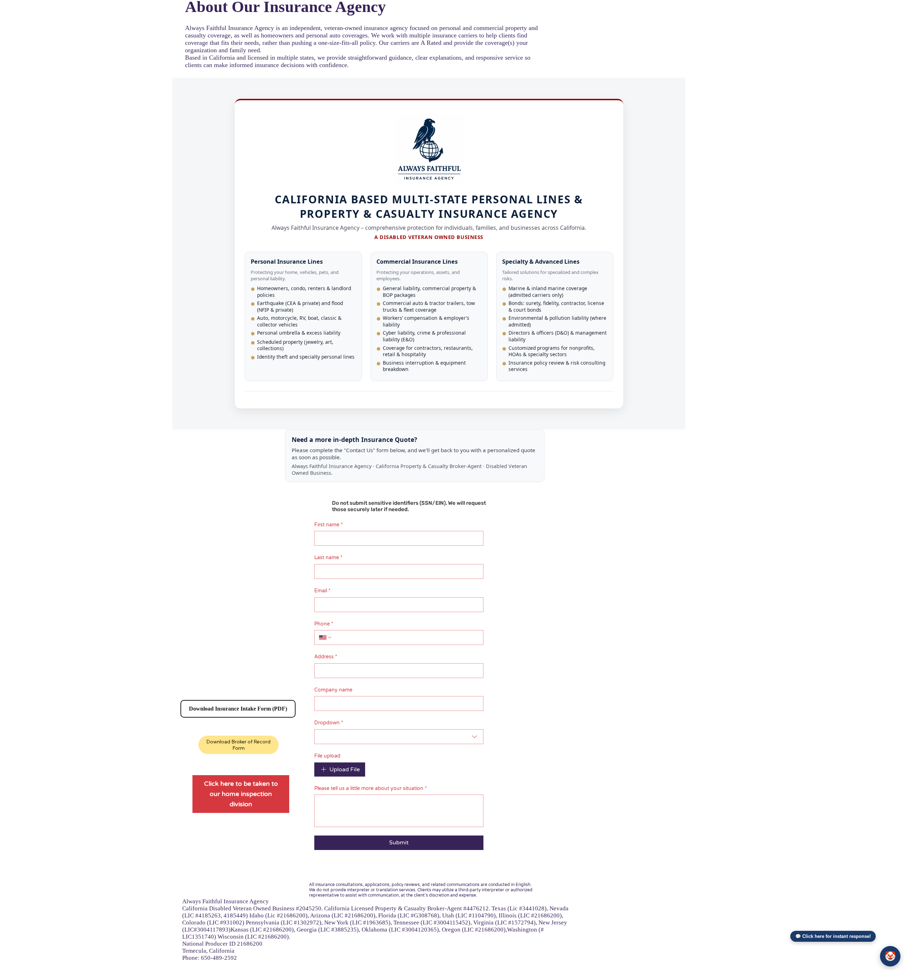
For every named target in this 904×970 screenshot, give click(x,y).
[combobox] (398, 736)
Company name (333, 690)
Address (325, 657)
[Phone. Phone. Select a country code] (325, 637)
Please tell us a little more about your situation (370, 788)
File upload (327, 756)
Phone (323, 624)
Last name (328, 558)
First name (328, 525)
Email (322, 591)
